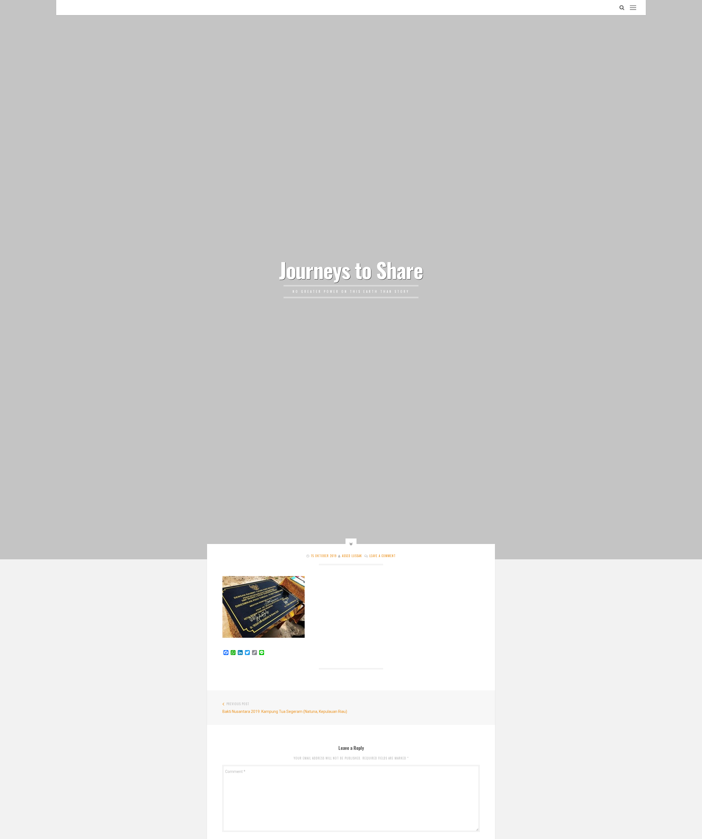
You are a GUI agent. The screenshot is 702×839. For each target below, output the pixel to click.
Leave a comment (382, 556)
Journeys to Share (351, 269)
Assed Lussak (352, 556)
